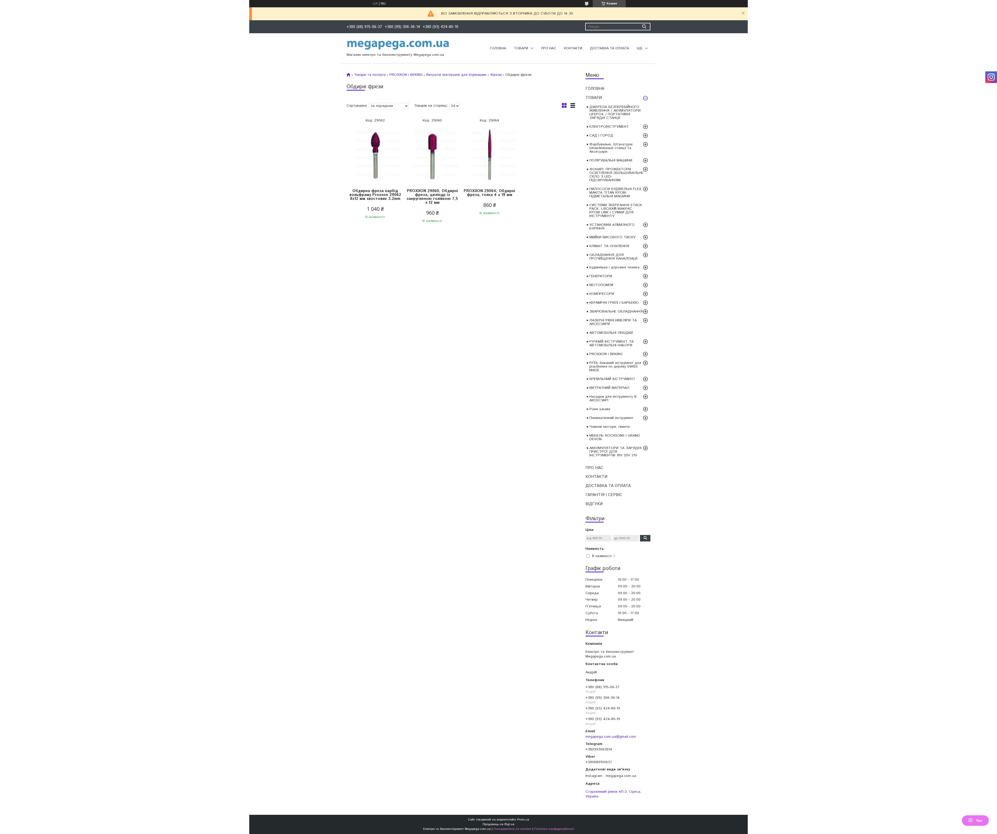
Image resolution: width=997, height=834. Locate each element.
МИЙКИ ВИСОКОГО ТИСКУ (612, 237)
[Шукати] (644, 26)
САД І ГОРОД (601, 135)
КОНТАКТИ (573, 48)
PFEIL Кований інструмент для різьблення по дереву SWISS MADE (615, 366)
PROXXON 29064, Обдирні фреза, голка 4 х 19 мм (489, 193)
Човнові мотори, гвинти (609, 426)
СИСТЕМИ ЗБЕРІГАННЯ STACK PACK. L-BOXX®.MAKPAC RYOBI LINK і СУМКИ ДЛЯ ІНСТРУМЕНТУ (615, 210)
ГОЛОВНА (498, 48)
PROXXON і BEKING (606, 354)
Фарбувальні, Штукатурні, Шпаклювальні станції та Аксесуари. (611, 148)
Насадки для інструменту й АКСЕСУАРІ (612, 398)
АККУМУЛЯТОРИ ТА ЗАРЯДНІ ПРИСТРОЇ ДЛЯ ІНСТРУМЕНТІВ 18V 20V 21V (615, 451)
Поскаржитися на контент (512, 829)
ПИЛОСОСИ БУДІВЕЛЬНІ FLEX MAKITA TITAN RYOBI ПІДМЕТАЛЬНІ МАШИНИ (615, 192)
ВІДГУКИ (594, 504)
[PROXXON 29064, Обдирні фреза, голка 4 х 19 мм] (489, 154)
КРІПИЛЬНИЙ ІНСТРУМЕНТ (612, 379)
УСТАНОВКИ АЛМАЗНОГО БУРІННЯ (612, 226)
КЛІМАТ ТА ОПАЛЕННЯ (609, 246)
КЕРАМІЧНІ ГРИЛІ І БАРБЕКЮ (614, 302)
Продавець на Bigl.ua (498, 824)
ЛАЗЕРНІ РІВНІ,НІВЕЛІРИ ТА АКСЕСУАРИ (613, 322)
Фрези (496, 75)
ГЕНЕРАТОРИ (600, 276)
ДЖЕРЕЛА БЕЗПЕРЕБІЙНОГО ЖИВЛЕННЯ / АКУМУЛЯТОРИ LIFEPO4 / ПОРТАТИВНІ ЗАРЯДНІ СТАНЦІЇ (615, 112)
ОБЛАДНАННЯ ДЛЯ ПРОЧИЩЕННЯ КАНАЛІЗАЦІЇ (613, 256)
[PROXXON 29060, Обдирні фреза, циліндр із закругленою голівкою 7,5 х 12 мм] (432, 154)
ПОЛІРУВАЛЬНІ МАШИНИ (610, 160)
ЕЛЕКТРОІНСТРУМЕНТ (609, 126)
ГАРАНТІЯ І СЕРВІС (603, 495)
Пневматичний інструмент (611, 418)
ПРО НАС (548, 48)
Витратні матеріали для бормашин (456, 75)
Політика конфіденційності (554, 829)
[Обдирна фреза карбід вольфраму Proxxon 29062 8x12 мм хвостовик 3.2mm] (375, 154)
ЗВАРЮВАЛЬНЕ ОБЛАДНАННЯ (616, 311)
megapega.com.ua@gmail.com (610, 736)
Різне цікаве (599, 409)
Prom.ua (523, 819)
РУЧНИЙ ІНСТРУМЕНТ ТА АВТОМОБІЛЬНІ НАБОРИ (611, 343)
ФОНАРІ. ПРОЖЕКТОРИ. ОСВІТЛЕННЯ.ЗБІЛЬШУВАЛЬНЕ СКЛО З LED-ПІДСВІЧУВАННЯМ (616, 175)
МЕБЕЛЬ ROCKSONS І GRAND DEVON (614, 437)
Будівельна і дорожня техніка (614, 267)
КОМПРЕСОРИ (601, 293)
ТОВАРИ (521, 48)
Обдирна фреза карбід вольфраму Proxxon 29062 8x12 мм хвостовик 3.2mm (375, 195)
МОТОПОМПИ (601, 285)
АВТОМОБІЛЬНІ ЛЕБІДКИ (611, 332)
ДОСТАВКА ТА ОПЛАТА (609, 48)
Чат (979, 820)
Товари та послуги (370, 75)
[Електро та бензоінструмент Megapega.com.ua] (398, 44)
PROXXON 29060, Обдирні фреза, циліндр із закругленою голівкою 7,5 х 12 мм (432, 197)
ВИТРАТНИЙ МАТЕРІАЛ (609, 387)
